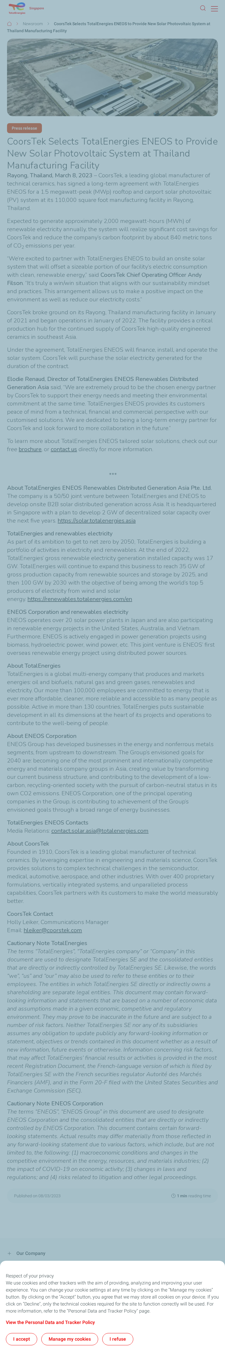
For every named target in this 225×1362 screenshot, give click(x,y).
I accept (21, 1339)
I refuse (118, 1339)
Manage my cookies (70, 1339)
